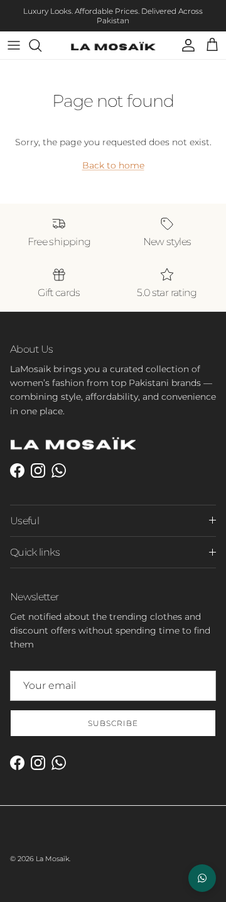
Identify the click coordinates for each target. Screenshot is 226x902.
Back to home (113, 165)
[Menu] (14, 45)
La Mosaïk (52, 858)
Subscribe (113, 723)
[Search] (41, 45)
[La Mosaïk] (113, 46)
